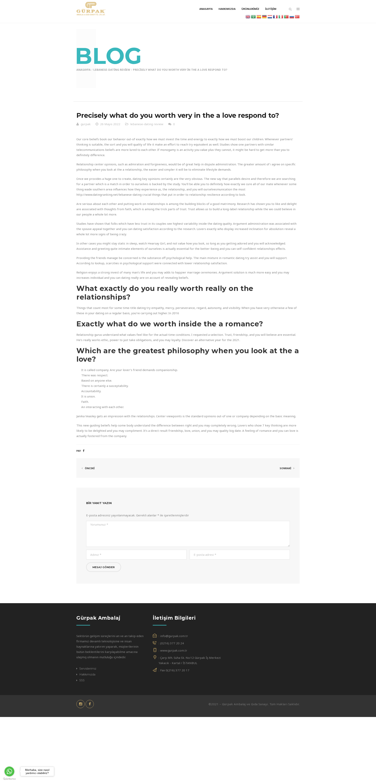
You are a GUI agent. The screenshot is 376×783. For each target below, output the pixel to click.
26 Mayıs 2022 (110, 124)
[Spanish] (259, 16)
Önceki (89, 468)
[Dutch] (270, 16)
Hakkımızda (87, 674)
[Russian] (291, 16)
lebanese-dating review (111, 70)
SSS (82, 680)
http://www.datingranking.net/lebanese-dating (109, 194)
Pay (78, 451)
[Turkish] (297, 16)
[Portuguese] (286, 16)
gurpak (86, 124)
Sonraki (286, 468)
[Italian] (280, 16)
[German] (264, 16)
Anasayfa (83, 70)
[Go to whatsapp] (9, 771)
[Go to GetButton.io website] (9, 779)
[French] (275, 16)
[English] (248, 16)
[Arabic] (253, 16)
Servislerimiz (87, 668)
